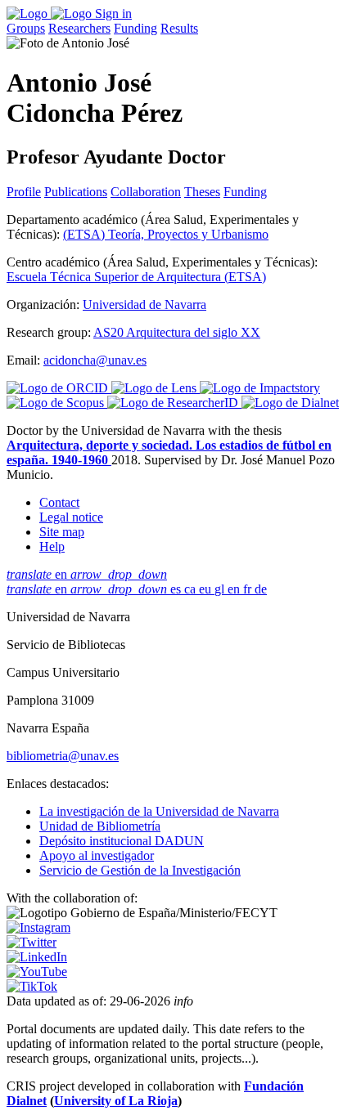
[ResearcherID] (174, 403)
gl (221, 589)
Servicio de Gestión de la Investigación (140, 870)
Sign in (113, 13)
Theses (202, 192)
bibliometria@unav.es (63, 756)
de (261, 589)
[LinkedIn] (37, 957)
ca (191, 589)
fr (249, 589)
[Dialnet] (290, 403)
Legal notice (71, 517)
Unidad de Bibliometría (99, 826)
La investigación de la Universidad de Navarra (159, 811)
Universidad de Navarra (144, 304)
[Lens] (155, 388)
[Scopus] (57, 403)
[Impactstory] (260, 388)
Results (179, 28)
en (87, 574)
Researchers (79, 28)
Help (52, 546)
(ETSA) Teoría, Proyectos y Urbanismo (166, 234)
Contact (59, 502)
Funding (135, 28)
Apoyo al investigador (96, 855)
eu (206, 589)
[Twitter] (31, 942)
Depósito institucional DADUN (121, 841)
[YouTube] (37, 971)
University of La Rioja (116, 1101)
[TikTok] (32, 986)
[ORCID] (59, 388)
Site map (61, 532)
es (177, 589)
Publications (75, 192)
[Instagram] (38, 927)
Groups (26, 28)
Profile (24, 192)
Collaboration (146, 192)
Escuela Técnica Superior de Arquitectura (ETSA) (136, 277)
